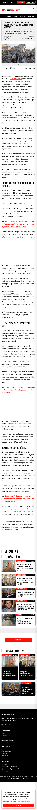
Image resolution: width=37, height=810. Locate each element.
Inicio (3, 733)
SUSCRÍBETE (21, 2)
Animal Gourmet (6, 751)
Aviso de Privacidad (23, 802)
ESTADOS (15, 16)
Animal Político (6, 749)
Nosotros (4, 736)
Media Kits (8, 724)
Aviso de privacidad (8, 740)
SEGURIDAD (31, 16)
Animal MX (5, 755)
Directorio (5, 738)
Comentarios (18, 640)
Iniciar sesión (30, 2)
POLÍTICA (8, 16)
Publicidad (5, 764)
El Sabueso (5, 753)
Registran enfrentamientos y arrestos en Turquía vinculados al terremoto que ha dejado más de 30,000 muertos (18, 224)
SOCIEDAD (22, 16)
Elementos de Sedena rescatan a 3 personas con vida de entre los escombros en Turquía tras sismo (18, 498)
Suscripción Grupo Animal (9, 766)
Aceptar (18, 805)
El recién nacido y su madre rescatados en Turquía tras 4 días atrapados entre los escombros (18, 390)
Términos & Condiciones (22, 778)
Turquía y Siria (16, 79)
